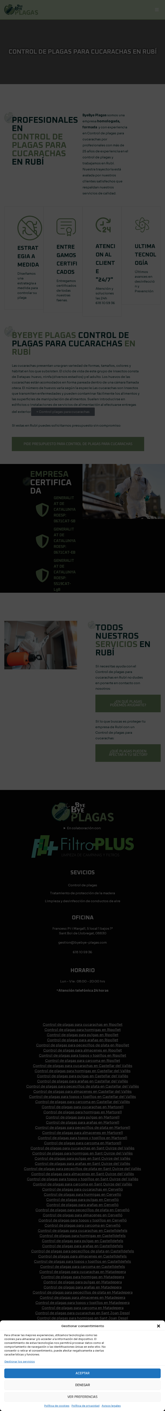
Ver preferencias (82, 1397)
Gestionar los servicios (19, 1361)
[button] (158, 1326)
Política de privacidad (85, 1405)
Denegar (82, 1385)
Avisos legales (111, 1405)
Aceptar (83, 1373)
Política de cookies (56, 1405)
